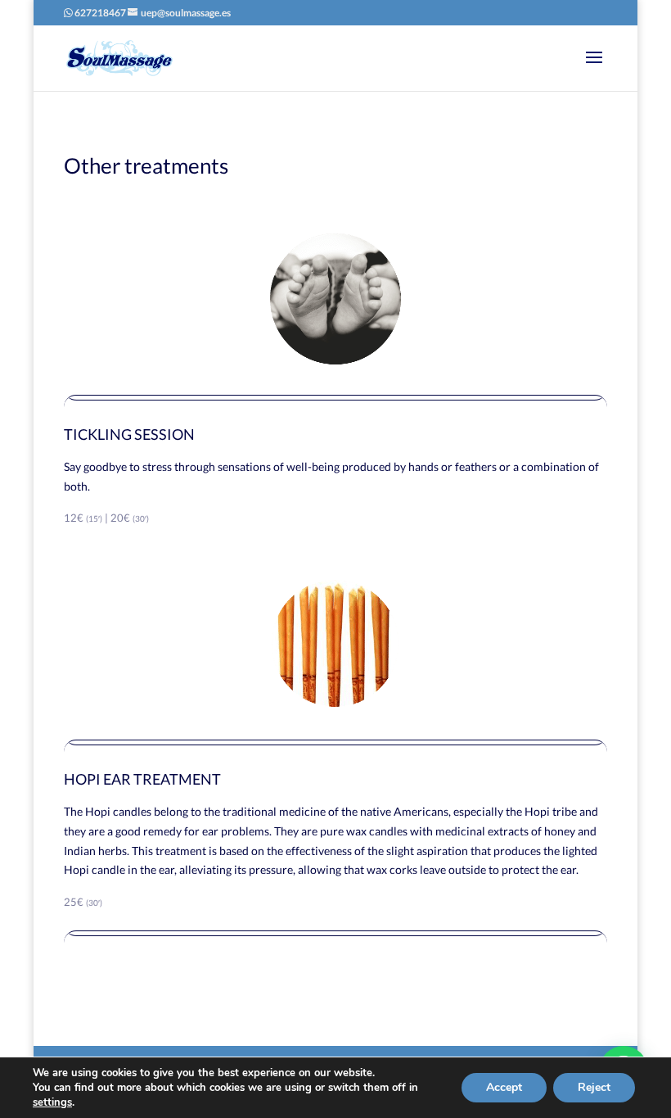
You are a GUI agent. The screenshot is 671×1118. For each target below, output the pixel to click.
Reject (594, 1087)
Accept (504, 1087)
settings (52, 1102)
